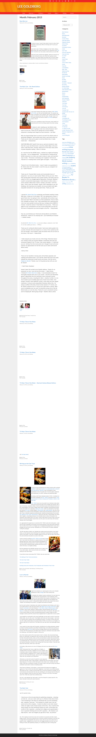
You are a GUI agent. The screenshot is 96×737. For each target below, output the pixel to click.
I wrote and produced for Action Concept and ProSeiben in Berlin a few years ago (45, 499)
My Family (64, 84)
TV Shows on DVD (66, 128)
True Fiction (64, 125)
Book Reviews (65, 32)
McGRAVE (33, 489)
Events (49, 13)
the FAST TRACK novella (36, 538)
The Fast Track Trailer (24, 559)
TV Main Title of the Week (28, 321)
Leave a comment (24, 426)
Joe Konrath (26, 608)
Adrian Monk (64, 142)
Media (56, 13)
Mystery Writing (65, 86)
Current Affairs (65, 38)
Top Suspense (65, 121)
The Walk (64, 116)
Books (63, 33)
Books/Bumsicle (65, 35)
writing (72, 183)
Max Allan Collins (69, 159)
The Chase (64, 103)
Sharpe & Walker (66, 99)
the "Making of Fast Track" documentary (29, 514)
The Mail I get (65, 172)
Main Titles (23, 346)
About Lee (31, 13)
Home (23, 13)
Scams (63, 94)
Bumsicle (64, 37)
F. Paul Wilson (41, 608)
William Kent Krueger (46, 606)
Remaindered (65, 91)
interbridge (55, 735)
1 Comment (23, 316)
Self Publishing (32, 568)
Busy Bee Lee (23, 21)
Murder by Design (66, 76)
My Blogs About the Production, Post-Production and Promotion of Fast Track (37, 565)
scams (73, 166)
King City (64, 66)
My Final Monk (27, 308)
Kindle (63, 64)
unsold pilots (68, 183)
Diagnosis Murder (26, 261)
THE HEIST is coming (22, 74)
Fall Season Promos (66, 47)
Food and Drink (65, 54)
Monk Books (27, 315)
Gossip (63, 57)
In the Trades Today (66, 62)
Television (64, 101)
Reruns (63, 93)
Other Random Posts (66, 89)
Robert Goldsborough (50, 608)
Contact (72, 13)
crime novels (66, 147)
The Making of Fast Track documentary (28, 557)
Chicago (42, 592)
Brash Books (68, 145)
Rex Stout (30, 629)
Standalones (69, 169)
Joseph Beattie (49, 510)
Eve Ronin (64, 45)
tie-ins (66, 175)
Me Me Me (23, 315)
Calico (63, 147)
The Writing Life (28, 681)
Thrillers (63, 175)
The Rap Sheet (25, 454)
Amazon (69, 142)
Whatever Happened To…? (68, 131)
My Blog (64, 13)
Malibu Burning (65, 71)
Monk (64, 161)
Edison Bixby (65, 44)
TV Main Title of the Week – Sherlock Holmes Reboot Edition (38, 383)
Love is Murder (24, 574)
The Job (64, 108)
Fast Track (23, 568)
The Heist (22, 80)
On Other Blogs (65, 88)
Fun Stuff (64, 55)
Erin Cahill (27, 510)
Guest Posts (65, 59)
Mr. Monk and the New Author (22, 309)
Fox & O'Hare (71, 153)
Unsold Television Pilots (67, 130)
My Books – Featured (67, 83)
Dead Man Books (66, 40)
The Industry (65, 106)
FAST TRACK (45, 497)
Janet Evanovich (67, 155)
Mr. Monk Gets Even (31, 194)
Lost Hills (64, 159)
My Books (40, 13)
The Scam (64, 115)
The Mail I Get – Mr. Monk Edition (30, 86)
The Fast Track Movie (24, 562)
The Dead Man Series (67, 171)
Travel (33, 681)
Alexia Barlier (40, 510)
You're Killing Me (66, 135)
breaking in (72, 145)
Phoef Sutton (69, 163)
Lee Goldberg (29, 6)
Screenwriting (65, 96)
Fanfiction (66, 153)
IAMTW (63, 60)
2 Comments (23, 81)
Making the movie (39, 508)
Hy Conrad (50, 117)
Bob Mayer (53, 606)
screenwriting (66, 168)
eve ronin (70, 152)
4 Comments (23, 683)
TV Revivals (64, 126)
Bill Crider (71, 143)
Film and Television (66, 52)
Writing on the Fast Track (27, 463)
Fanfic (63, 49)
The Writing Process (39, 568)
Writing (63, 133)
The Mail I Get (33, 315)
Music (63, 77)
